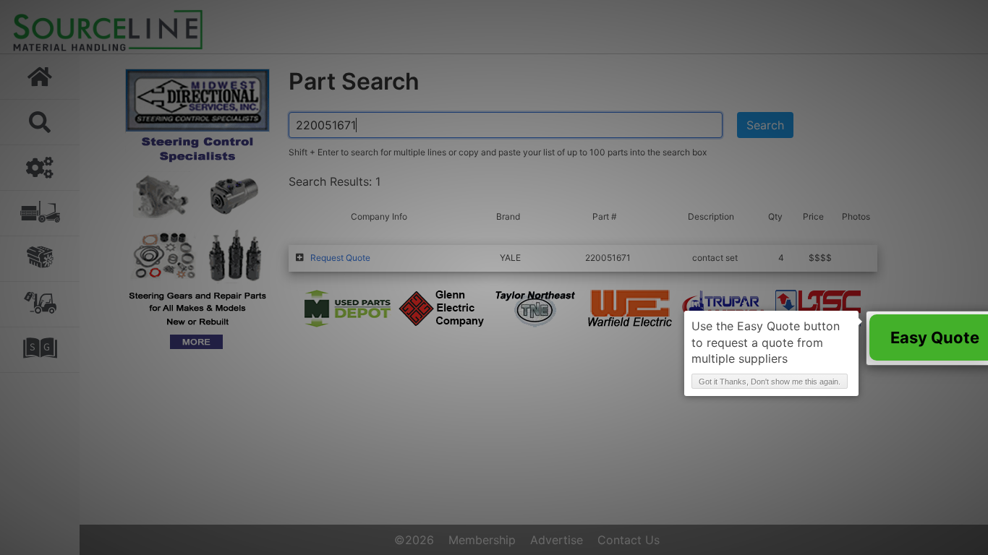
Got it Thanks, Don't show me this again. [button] (769, 381)
